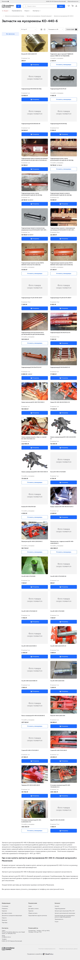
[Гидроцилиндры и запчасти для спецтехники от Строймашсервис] (8, 6)
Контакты (36, 11)
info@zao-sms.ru (6, 937)
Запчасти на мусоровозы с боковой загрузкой (39, 16)
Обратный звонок (72, 1)
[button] (72, 6)
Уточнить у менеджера (63, 64)
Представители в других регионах (37, 915)
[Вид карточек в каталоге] (41, 29)
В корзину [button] (36, 64)
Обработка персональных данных (68, 948)
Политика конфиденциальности (46, 948)
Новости (4, 918)
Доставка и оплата (7, 913)
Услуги (27, 11)
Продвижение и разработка (34, 954)
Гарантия (4, 911)
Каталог (57, 906)
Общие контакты (32, 913)
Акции (6, 11)
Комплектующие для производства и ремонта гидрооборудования (65, 916)
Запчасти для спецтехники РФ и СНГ (65, 911)
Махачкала (4, 1)
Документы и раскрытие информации (12, 915)
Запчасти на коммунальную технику (14, 16)
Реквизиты (5, 908)
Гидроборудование (60, 908)
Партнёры (4, 922)
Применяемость (17, 11)
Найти (61, 6)
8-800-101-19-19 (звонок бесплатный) (56, 1)
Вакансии (4, 920)
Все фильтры (10, 34)
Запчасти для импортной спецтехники (65, 913)
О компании (5, 906)
